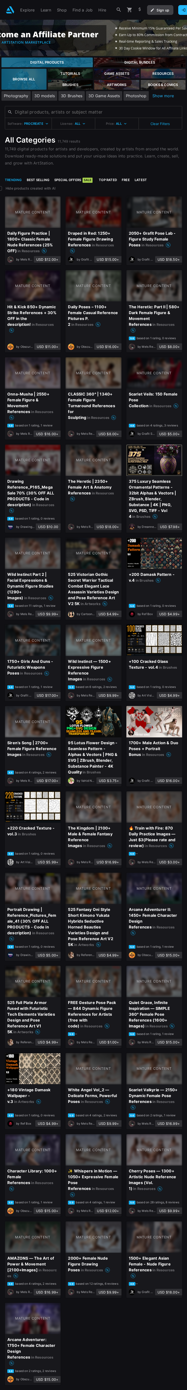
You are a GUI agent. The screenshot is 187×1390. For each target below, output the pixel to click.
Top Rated (108, 180)
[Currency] (139, 10)
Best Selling (38, 180)
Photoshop (136, 95)
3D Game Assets (104, 95)
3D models (44, 95)
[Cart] (129, 10)
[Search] (119, 10)
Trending (13, 180)
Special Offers (72, 180)
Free (126, 180)
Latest (141, 180)
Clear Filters (160, 124)
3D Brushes (71, 95)
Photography (16, 95)
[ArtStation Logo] (10, 10)
